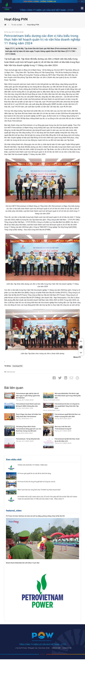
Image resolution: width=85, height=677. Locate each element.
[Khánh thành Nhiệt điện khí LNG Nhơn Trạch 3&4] (42, 591)
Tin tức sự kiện (16, 25)
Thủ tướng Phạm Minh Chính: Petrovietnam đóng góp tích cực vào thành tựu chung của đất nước (28, 429)
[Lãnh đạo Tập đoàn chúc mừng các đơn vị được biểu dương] (42, 329)
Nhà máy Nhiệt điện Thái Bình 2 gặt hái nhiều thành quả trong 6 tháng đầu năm (68, 396)
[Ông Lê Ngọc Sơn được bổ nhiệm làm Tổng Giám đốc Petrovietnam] (9, 417)
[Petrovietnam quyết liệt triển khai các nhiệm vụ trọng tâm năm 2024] (48, 418)
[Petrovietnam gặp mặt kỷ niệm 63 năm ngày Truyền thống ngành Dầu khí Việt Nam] (9, 396)
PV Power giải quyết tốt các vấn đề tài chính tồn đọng (34, 473)
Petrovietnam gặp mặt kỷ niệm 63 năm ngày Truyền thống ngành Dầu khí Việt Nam (28, 396)
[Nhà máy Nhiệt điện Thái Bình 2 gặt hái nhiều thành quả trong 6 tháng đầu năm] (48, 395)
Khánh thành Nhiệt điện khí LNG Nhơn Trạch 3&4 (22, 563)
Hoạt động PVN (17, 366)
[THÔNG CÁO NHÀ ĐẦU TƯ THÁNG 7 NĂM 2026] (11, 468)
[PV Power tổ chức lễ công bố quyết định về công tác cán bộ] (11, 484)
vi (79, 1)
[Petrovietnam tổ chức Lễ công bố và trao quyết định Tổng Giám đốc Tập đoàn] (48, 405)
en (82, 1)
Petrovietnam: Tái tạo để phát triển (28, 439)
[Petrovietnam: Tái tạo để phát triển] (9, 443)
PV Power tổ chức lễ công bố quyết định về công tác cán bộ (36, 481)
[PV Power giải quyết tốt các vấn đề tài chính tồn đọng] (11, 476)
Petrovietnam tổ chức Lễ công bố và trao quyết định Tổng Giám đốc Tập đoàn (67, 406)
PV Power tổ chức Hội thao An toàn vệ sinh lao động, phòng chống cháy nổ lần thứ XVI (35, 516)
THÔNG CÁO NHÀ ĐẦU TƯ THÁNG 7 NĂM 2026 (32, 465)
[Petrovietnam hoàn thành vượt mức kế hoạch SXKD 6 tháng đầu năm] (9, 406)
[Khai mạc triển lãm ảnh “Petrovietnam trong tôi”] (48, 431)
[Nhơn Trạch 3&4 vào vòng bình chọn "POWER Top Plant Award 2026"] (11, 492)
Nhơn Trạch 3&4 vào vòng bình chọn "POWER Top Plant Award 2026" (39, 490)
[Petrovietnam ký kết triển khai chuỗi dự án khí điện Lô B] (48, 443)
